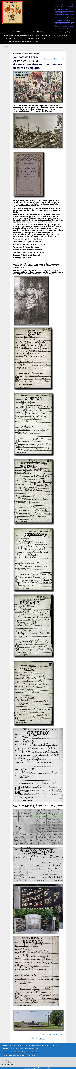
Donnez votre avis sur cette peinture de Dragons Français (20, 1055)
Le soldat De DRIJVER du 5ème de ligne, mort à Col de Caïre (21, 1052)
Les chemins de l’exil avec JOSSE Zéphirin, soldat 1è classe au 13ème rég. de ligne (46, 32)
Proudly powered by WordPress (32, 1068)
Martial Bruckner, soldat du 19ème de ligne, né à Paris (21, 41)
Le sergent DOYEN (21, 1045)
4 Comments (60, 1034)
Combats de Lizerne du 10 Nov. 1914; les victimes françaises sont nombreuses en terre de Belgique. (37, 62)
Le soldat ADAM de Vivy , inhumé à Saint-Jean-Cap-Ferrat (20, 1049)
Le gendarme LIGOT (9, 1045)
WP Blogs (49, 1068)
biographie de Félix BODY (12, 32)
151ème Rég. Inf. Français (53, 59)
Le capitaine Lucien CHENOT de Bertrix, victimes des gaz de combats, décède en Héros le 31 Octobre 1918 (37, 35)
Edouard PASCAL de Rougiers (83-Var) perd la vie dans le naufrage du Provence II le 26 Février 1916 (64, 15)
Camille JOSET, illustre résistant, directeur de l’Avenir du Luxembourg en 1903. (64, 23)
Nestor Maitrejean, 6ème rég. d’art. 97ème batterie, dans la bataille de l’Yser (27, 38)
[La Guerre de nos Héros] (12, 12)
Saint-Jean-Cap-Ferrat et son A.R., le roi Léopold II (43, 1045)
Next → (42, 1038)
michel (53, 1034)
